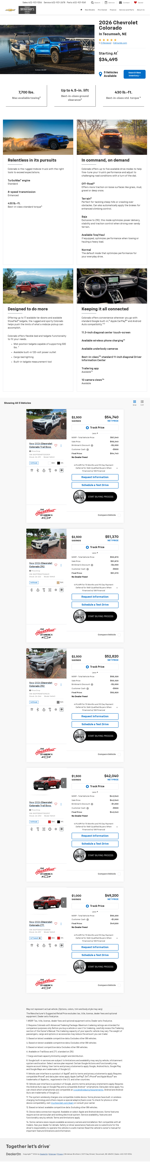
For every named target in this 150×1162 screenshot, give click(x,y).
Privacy (60, 1154)
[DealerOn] (13, 1154)
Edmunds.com (120, 43)
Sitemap (52, 1154)
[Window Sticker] (62, 470)
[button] (64, 424)
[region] (95, 454)
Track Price (97, 427)
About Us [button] (141, 10)
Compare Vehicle (107, 515)
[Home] (81, 10)
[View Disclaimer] (56, 470)
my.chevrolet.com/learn (62, 1103)
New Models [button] (90, 10)
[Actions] (61, 445)
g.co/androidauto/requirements (88, 1090)
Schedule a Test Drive (95, 485)
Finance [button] (113, 10)
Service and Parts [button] (126, 10)
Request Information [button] (95, 477)
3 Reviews (106, 43)
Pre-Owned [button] (102, 10)
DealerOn (44, 1154)
